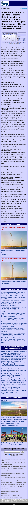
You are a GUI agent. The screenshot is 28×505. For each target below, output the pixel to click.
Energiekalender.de (9, 470)
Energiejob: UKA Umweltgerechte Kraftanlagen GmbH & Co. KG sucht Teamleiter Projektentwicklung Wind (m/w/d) (13, 389)
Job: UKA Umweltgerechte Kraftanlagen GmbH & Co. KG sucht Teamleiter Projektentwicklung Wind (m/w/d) (12, 375)
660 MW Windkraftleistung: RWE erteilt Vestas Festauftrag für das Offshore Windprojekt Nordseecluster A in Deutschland (14, 353)
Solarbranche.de (5, 479)
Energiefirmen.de (5, 468)
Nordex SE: (4, 400)
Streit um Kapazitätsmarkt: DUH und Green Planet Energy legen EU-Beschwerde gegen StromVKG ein (13, 297)
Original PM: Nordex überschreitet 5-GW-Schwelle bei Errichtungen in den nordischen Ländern (14, 384)
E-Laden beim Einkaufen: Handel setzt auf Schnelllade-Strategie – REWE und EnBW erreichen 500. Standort (13, 334)
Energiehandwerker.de (17, 497)
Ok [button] (14, 504)
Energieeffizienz (5, 486)
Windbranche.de (9, 477)
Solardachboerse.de (6, 480)
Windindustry (18, 482)
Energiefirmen (11, 484)
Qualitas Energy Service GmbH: (10, 425)
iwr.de (2, 477)
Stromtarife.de (15, 495)
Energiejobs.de (19, 468)
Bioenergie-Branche (14, 479)
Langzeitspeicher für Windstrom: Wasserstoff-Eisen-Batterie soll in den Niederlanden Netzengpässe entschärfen (14, 325)
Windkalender (20, 486)
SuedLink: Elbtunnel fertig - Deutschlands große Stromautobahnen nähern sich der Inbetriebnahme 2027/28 (13, 315)
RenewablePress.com (17, 480)
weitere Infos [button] (15, 501)
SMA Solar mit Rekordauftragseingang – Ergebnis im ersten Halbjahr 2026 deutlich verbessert (13, 329)
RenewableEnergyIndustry (7, 482)
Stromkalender (4, 488)
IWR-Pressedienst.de (16, 466)
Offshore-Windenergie (18, 477)
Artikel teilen (23, 8)
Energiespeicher (20, 484)
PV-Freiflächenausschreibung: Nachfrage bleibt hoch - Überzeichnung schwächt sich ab (13, 320)
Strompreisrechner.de (6, 495)
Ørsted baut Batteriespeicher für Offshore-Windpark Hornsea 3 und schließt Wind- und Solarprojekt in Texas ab (13, 370)
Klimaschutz (13, 486)
